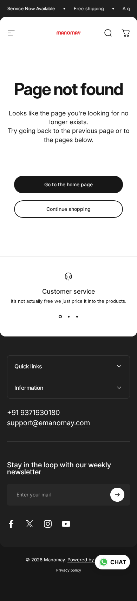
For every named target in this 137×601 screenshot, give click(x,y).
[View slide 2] (68, 316)
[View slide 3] (77, 316)
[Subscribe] (117, 495)
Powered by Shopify (89, 559)
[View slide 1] (60, 316)
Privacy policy (68, 570)
